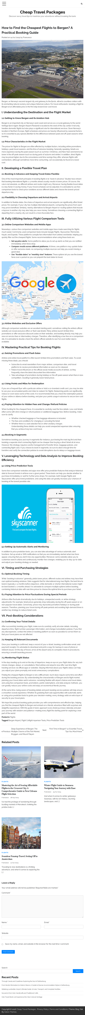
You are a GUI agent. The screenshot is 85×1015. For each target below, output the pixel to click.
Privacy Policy (42, 1009)
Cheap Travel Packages (42, 12)
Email (47, 922)
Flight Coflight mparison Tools (33, 720)
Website (5, 933)
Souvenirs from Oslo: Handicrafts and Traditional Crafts (20, 993)
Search (4, 968)
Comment (6, 893)
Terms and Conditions (59, 1009)
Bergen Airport (15, 720)
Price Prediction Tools (55, 720)
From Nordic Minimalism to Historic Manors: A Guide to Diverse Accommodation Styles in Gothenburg (35, 985)
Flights (12, 717)
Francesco (27, 37)
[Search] (81, 3)
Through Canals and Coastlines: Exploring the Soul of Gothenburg (24, 981)
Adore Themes (10, 1012)
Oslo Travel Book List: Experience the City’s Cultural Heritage (22, 997)
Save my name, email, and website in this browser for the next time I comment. (37, 944)
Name (5, 922)
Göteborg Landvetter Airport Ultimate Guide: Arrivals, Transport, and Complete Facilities (31, 989)
